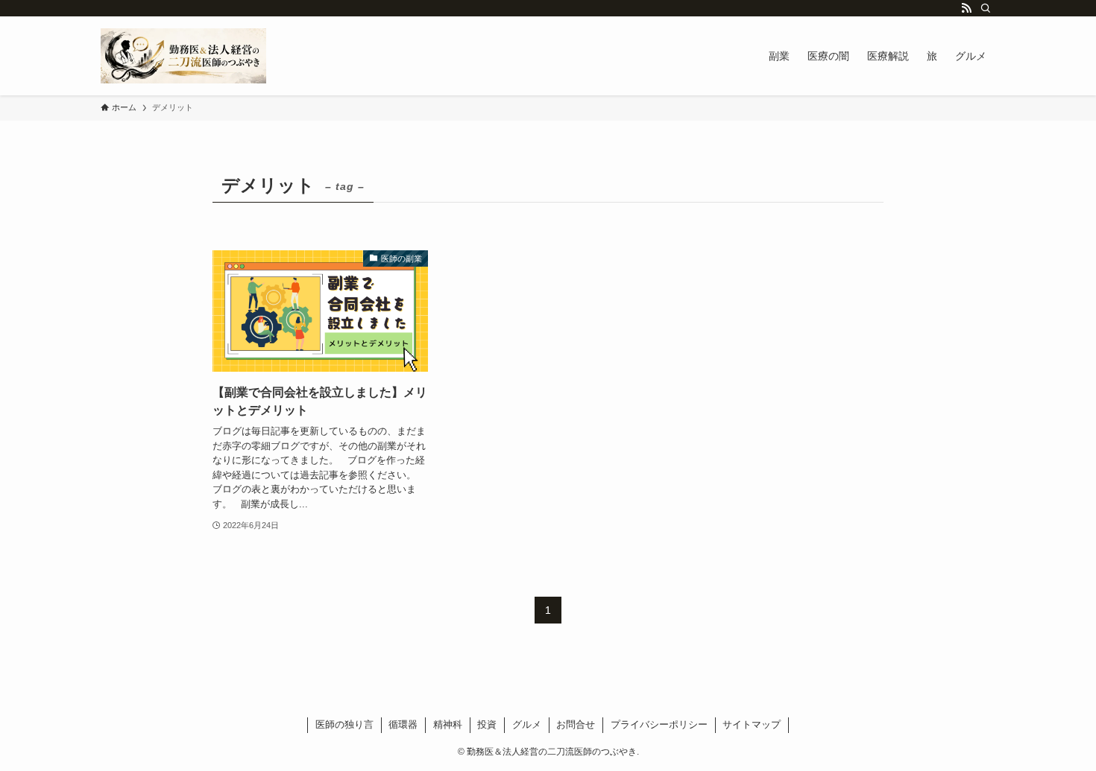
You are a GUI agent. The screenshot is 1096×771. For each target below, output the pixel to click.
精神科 (447, 724)
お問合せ (575, 724)
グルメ (526, 724)
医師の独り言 (344, 724)
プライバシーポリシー (659, 724)
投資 (487, 724)
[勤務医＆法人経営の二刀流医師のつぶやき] (183, 55)
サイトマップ (751, 724)
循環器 (403, 724)
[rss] (966, 8)
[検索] (985, 8)
